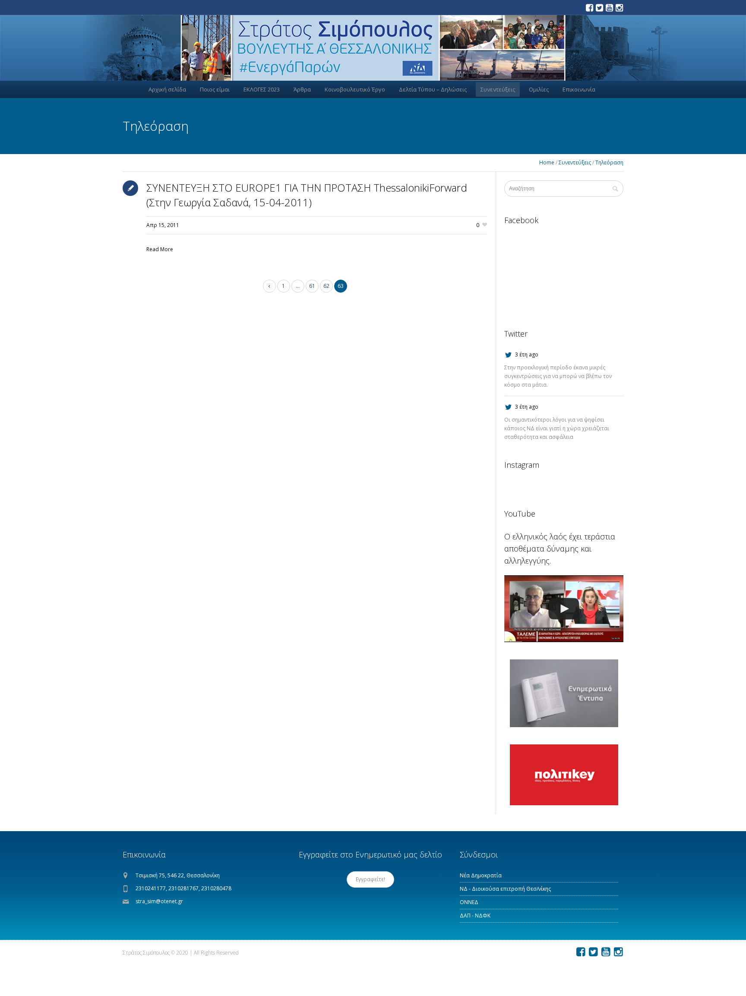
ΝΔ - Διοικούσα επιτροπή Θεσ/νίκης (505, 888)
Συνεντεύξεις (575, 162)
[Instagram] (619, 7)
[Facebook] (589, 7)
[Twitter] (599, 7)
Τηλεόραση (609, 162)
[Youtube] (609, 7)
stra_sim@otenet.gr (159, 901)
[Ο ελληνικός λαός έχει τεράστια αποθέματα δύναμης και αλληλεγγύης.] (563, 608)
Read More (159, 249)
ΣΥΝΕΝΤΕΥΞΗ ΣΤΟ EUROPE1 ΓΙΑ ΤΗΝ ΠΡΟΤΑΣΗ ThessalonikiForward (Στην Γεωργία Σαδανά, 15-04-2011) (306, 194)
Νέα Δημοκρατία (481, 875)
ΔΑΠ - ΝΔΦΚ (475, 915)
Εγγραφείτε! (370, 879)
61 (312, 286)
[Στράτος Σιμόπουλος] (373, 48)
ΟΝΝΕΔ (469, 902)
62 (326, 286)
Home (546, 162)
